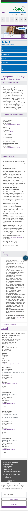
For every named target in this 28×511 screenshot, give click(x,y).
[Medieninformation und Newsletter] (7, 19)
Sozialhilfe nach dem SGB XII (9, 324)
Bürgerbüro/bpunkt (10, 480)
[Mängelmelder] (3, 19)
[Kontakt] (21, 19)
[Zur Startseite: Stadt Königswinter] (17, 10)
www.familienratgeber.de (16, 237)
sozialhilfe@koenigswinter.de (13, 124)
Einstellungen (14, 504)
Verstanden (14, 507)
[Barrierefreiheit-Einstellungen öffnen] (25, 258)
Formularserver (19, 317)
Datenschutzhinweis (14, 499)
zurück (5, 328)
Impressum (14, 502)
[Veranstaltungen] (12, 19)
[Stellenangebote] (16, 19)
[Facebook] (25, 19)
